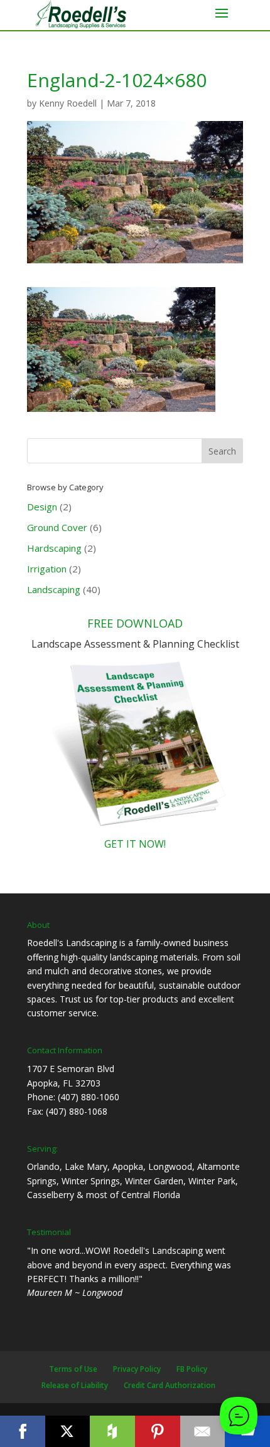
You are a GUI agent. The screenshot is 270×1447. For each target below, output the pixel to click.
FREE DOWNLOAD (135, 623)
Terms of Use (73, 1369)
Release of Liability (74, 1385)
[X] (67, 1431)
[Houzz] (112, 1431)
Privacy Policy (137, 1369)
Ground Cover (57, 527)
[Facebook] (22, 1431)
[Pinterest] (157, 1431)
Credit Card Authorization (169, 1385)
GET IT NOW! (135, 844)
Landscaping (53, 589)
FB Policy (191, 1369)
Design (42, 506)
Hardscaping (54, 548)
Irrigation (47, 568)
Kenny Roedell (68, 103)
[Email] (202, 1431)
